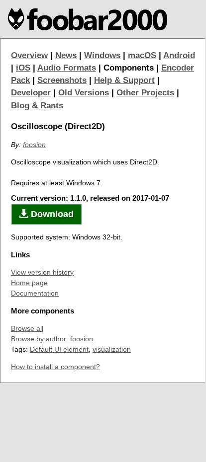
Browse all (27, 328)
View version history (42, 272)
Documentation (35, 293)
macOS (142, 55)
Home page (29, 283)
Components (128, 68)
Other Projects (145, 92)
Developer (31, 92)
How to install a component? (55, 367)
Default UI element (59, 349)
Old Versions (83, 92)
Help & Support (124, 80)
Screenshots (62, 80)
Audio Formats (66, 68)
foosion (34, 145)
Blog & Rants (37, 105)
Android (179, 55)
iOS (23, 68)
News (66, 55)
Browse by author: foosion (52, 339)
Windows (102, 55)
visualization (112, 349)
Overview (29, 55)
